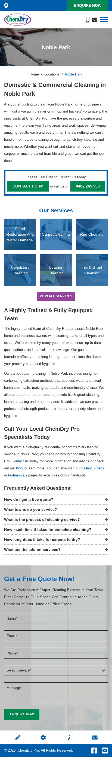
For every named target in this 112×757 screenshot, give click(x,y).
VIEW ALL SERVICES (56, 296)
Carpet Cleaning (56, 234)
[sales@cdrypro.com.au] (94, 19)
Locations (52, 74)
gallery (87, 468)
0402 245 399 (88, 186)
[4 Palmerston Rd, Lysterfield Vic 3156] (6, 5)
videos (99, 468)
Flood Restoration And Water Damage (20, 234)
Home (34, 74)
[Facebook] (94, 750)
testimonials (17, 475)
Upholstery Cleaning (20, 270)
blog (19, 468)
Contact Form (28, 186)
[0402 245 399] (87, 19)
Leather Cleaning (56, 270)
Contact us (20, 461)
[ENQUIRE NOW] (21, 714)
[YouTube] (105, 750)
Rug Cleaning (92, 234)
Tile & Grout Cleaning (92, 270)
